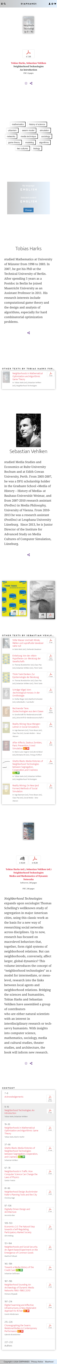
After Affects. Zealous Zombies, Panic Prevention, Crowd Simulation (27, 746)
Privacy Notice (37, 1361)
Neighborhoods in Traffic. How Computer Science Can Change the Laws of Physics (21, 1174)
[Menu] (2, 4)
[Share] (31, 83)
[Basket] (55, 4)
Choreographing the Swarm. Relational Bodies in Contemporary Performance (21, 1328)
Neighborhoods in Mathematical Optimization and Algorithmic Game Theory (27, 376)
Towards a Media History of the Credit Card (19, 1268)
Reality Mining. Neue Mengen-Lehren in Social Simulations (26, 725)
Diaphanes (28, 4)
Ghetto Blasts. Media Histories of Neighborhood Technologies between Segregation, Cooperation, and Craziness (27, 765)
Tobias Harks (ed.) (15, 869)
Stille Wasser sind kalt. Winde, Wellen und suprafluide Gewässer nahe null (28, 643)
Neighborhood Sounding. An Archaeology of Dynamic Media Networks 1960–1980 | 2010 (19, 1288)
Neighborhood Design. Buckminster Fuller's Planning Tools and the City (21, 1193)
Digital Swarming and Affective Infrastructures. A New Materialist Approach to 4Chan (20, 1308)
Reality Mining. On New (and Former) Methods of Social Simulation (25, 788)
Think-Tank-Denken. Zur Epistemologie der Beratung (25, 675)
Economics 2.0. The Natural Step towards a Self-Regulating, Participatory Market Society (20, 1230)
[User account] (50, 4)
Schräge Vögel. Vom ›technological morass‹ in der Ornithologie (26, 693)
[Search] (5, 4)
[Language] (52, 4)
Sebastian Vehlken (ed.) (38, 869)
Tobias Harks (18, 63)
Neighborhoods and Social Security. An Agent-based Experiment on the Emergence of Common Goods (21, 1250)
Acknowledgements (14, 1097)
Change (28, 210)
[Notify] (26, 83)
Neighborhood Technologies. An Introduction (19, 1111)
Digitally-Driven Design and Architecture (17, 1210)
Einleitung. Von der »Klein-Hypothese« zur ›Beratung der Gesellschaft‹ (26, 659)
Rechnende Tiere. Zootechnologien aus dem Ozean (27, 709)
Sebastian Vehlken (36, 63)
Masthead (49, 1361)
